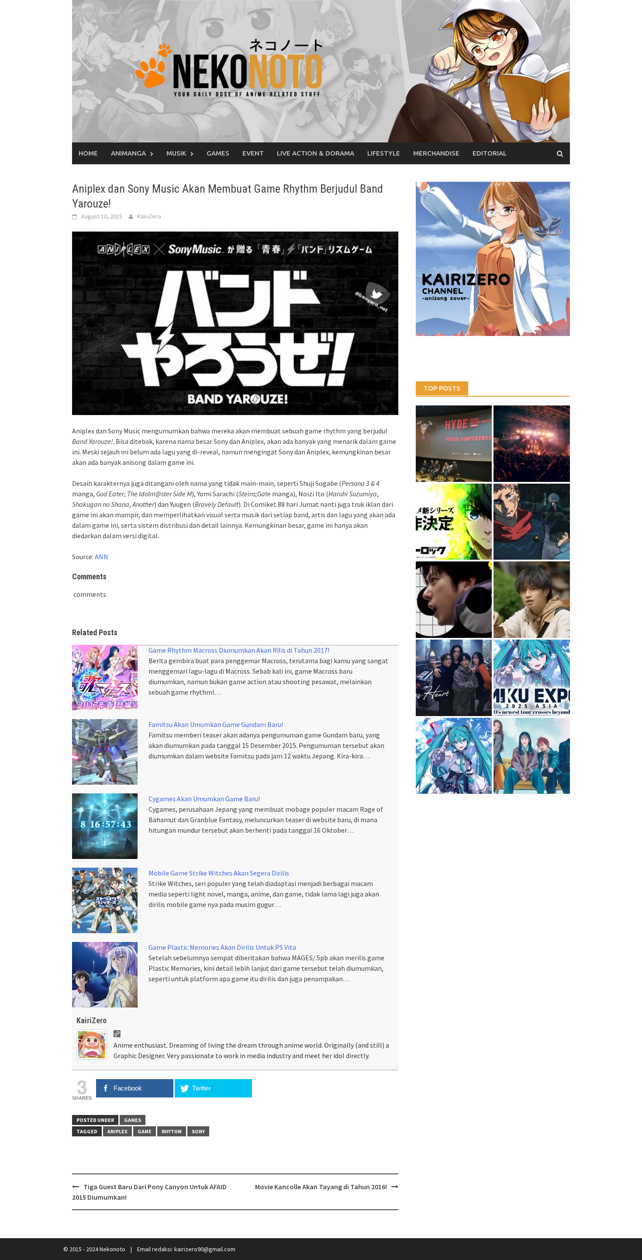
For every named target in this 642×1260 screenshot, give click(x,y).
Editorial (490, 153)
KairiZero (149, 216)
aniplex (117, 1131)
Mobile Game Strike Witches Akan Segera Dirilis (218, 873)
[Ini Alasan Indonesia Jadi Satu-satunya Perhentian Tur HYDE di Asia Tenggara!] (454, 443)
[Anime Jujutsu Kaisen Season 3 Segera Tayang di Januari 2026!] (532, 522)
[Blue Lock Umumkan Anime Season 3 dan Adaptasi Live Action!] (454, 522)
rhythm (172, 1131)
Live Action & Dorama (315, 153)
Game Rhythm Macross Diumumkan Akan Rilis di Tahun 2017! (238, 650)
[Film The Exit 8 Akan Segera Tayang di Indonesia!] (454, 599)
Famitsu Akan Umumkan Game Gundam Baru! (215, 724)
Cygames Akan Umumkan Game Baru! (204, 798)
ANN (101, 556)
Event (253, 153)
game (145, 1131)
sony (198, 1131)
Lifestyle (383, 153)
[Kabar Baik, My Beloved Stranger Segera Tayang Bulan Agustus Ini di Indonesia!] (532, 599)
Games (218, 153)
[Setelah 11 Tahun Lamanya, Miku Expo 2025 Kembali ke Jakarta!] (454, 756)
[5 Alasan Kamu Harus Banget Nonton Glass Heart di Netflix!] (454, 678)
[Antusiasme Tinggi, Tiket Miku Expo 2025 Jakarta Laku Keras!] (532, 678)
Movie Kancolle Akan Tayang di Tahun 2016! (321, 1186)
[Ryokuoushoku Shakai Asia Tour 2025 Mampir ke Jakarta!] (532, 756)
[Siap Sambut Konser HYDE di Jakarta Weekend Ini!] (532, 443)
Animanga (128, 153)
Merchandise (436, 153)
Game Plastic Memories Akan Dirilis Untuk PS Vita (222, 947)
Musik (176, 153)
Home (88, 153)
